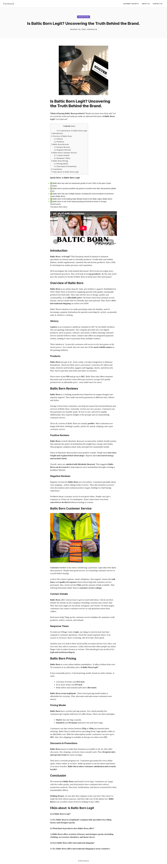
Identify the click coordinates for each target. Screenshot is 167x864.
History (58, 139)
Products (59, 142)
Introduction (57, 133)
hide (73, 126)
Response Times (62, 158)
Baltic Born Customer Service (64, 153)
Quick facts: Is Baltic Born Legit (72, 131)
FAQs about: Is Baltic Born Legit (65, 172)
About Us (146, 3)
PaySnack (8, 3)
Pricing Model (61, 164)
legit (67, 256)
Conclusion (56, 169)
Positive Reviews (62, 147)
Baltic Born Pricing (59, 161)
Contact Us (157, 3)
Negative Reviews (62, 150)
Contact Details (61, 155)
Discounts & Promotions (65, 166)
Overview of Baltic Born (61, 136)
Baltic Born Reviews (60, 144)
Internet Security (131, 3)
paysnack (92, 29)
